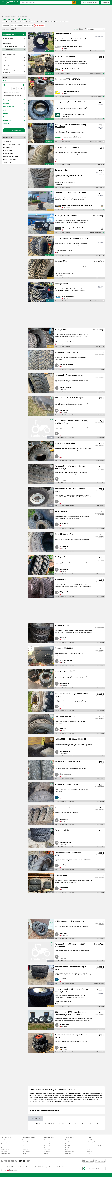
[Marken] (24, 1161)
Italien (88, 1149)
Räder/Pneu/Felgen (11, 46)
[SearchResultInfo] (15, 29)
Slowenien (89, 1151)
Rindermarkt (47, 1145)
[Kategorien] (20, 1161)
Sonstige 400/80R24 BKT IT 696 (67, 79)
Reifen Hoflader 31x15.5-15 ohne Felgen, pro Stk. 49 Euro (71, 421)
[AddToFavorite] (51, 34)
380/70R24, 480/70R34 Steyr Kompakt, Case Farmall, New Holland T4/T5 (70, 1013)
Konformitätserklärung (63, 1167)
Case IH (67, 1147)
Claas (66, 1149)
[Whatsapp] (16, 1161)
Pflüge (24, 1145)
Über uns (3, 1167)
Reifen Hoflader (61, 511)
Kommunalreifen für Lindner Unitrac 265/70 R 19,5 (70, 467)
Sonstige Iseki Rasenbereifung (67, 215)
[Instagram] (5, 1161)
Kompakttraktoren (15, 21)
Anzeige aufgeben (5, 1153)
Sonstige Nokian (61, 283)
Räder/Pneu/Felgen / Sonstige (62, 51)
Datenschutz (30, 1167)
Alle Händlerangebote (9, 66)
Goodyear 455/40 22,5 (64, 648)
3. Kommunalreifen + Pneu (68, 1124)
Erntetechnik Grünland (49, 1142)
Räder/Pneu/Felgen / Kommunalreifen (64, 369)
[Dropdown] (24, 57)
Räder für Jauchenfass (64, 534)
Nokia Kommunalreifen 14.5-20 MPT (69, 921)
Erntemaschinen (8, 153)
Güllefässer (25, 1147)
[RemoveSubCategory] (24, 49)
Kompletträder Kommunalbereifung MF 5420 (71, 967)
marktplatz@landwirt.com (61, 1175)
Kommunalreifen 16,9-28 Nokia (67, 784)
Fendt (66, 1140)
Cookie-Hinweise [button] (20, 1167)
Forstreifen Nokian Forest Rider (68, 852)
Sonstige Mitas (61, 261)
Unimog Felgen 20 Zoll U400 (66, 671)
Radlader (22, 21)
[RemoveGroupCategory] (24, 43)
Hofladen (46, 1153)
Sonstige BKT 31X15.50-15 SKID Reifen (70, 192)
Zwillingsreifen (61, 556)
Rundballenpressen (27, 1144)
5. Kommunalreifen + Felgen (96, 1124)
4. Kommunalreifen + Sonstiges (82, 1124)
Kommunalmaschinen (68, 1101)
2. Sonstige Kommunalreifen (54, 1124)
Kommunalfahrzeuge (58, 1097)
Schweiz (89, 1147)
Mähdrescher (25, 1142)
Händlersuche (4, 1145)
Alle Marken (4, 1151)
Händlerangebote (5, 1142)
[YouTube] (2, 1161)
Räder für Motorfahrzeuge (10, 156)
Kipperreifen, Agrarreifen (65, 443)
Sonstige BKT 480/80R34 (65, 56)
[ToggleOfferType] (24, 65)
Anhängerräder (7, 147)
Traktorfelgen (7, 162)
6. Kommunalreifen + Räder (36, 1127)
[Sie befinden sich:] (3, 16)
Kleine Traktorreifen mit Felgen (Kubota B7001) (71, 1036)
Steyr (66, 1144)
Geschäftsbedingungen (41, 1167)
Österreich (14, 58)
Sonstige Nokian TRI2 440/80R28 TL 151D (71, 238)
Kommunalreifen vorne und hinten (69, 375)
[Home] (12, 2)
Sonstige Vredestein (63, 33)
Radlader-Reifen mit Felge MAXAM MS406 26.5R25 (71, 694)
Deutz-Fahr (68, 1153)
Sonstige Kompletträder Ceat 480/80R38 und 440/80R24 (71, 990)
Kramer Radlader (41, 1101)
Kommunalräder (61, 579)
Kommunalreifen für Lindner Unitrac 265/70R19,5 (70, 489)
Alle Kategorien (8, 38)
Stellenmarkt (47, 1151)
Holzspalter (25, 1149)
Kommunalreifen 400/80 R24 (66, 352)
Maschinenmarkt (35, 1118)
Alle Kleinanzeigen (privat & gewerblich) (11, 71)
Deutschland (14, 61)
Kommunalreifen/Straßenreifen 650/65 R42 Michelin (71, 945)
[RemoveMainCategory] (24, 46)
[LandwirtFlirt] (28, 1161)
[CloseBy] (85, 29)
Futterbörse (47, 1149)
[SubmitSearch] (74, 2)
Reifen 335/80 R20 (62, 807)
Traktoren (24, 1140)
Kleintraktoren (33, 1101)
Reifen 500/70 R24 (62, 830)
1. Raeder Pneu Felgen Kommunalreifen (38, 1124)
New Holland (68, 1145)
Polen (88, 1153)
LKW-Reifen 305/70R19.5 (65, 716)
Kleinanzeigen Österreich (93, 1142)
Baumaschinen (26, 1151)
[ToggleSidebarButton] (3, 2)
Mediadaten (10, 1167)
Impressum (52, 1167)
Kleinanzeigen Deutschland (94, 1145)
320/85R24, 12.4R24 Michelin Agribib (70, 397)
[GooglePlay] (100, 1160)
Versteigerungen (5, 1147)
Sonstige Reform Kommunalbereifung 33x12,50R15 (70, 125)
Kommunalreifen (10, 49)
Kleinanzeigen (4, 1144)
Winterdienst (33, 1099)
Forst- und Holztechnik (49, 1144)
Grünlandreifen (61, 875)
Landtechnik (7, 43)
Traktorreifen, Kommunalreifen (67, 761)
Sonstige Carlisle (61, 170)
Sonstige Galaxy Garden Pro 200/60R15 (71, 102)
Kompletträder (7, 150)
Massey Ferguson (69, 1151)
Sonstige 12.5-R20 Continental (67, 147)
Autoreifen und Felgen (9, 159)
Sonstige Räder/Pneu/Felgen (11, 144)
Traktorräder (7, 141)
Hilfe (4, 1170)
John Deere (68, 1142)
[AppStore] (88, 1160)
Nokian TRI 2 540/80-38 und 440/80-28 (70, 739)
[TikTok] (12, 1161)
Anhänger (24, 1153)
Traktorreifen (59, 1093)
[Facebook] (9, 1161)
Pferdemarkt (47, 1147)
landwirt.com (37, 21)
